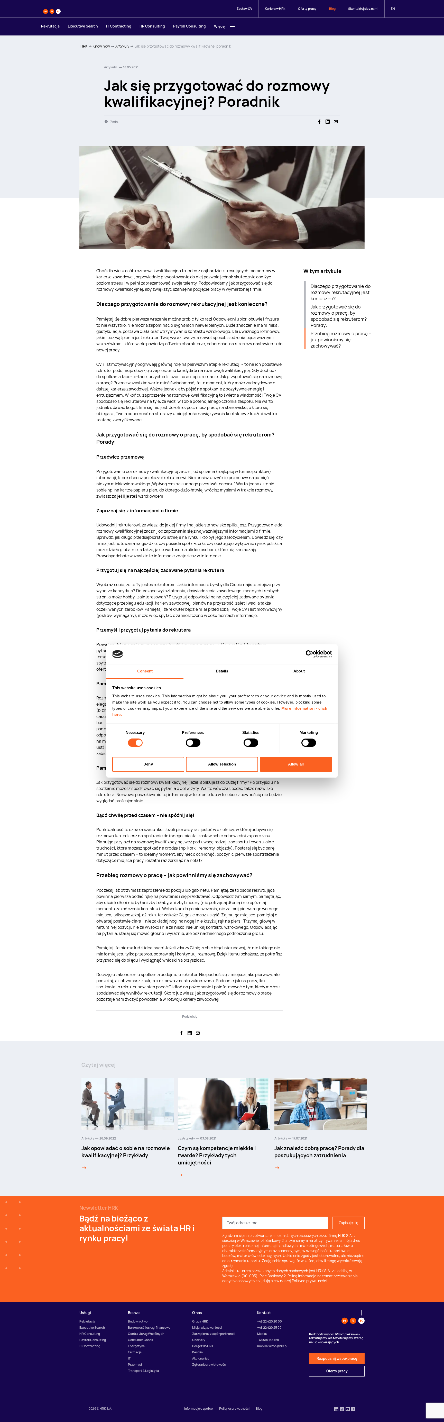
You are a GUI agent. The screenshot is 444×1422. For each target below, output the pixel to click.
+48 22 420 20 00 (269, 1321)
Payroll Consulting (189, 26)
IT (129, 1358)
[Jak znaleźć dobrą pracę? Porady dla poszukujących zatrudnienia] (277, 1167)
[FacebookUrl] (353, 1409)
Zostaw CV (244, 8)
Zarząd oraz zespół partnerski (213, 1334)
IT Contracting (118, 26)
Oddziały (198, 1340)
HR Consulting (152, 26)
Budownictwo (137, 1321)
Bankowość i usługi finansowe (149, 1327)
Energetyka (136, 1346)
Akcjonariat (200, 1358)
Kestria (197, 1352)
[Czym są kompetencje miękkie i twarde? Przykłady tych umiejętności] (180, 1175)
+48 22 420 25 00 (269, 1327)
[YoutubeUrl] (348, 1409)
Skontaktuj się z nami (363, 8)
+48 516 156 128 (268, 1340)
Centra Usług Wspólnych (146, 1334)
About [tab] (299, 671)
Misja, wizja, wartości (207, 1327)
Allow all (296, 764)
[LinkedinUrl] (336, 1409)
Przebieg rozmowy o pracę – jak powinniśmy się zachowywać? (341, 339)
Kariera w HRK (275, 8)
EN (393, 8)
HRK (84, 46)
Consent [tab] (145, 671)
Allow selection (222, 764)
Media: (262, 1334)
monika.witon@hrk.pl (272, 1346)
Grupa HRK (200, 1321)
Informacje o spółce (198, 1408)
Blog (332, 8)
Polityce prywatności (309, 1280)
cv (179, 1138)
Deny (148, 764)
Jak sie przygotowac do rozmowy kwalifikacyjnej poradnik (183, 46)
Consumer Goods (140, 1340)
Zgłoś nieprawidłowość (209, 1364)
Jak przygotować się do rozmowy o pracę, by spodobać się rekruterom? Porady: (339, 316)
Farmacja (135, 1352)
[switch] (193, 743)
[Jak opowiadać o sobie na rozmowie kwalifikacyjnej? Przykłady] (84, 1167)
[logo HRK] (52, 9)
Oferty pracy (307, 8)
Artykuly (122, 46)
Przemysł (135, 1364)
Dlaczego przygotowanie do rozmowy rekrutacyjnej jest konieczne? (341, 292)
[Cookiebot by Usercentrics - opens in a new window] (309, 654)
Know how (101, 46)
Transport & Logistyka (143, 1371)
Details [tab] (222, 671)
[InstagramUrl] (342, 1409)
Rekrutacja (50, 26)
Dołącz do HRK (203, 1346)
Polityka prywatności (234, 1408)
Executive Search (83, 26)
